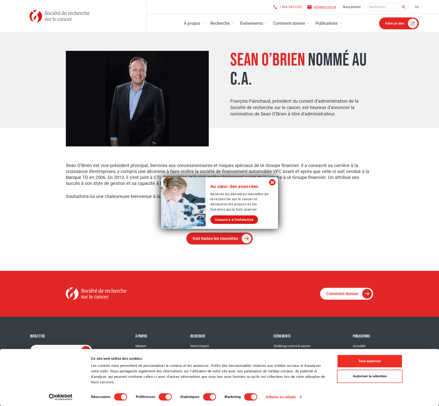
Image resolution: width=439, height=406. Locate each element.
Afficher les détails (281, 397)
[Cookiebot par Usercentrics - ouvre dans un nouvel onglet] (61, 397)
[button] (238, 186)
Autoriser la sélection (370, 376)
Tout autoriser (370, 361)
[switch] (165, 397)
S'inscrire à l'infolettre (234, 219)
